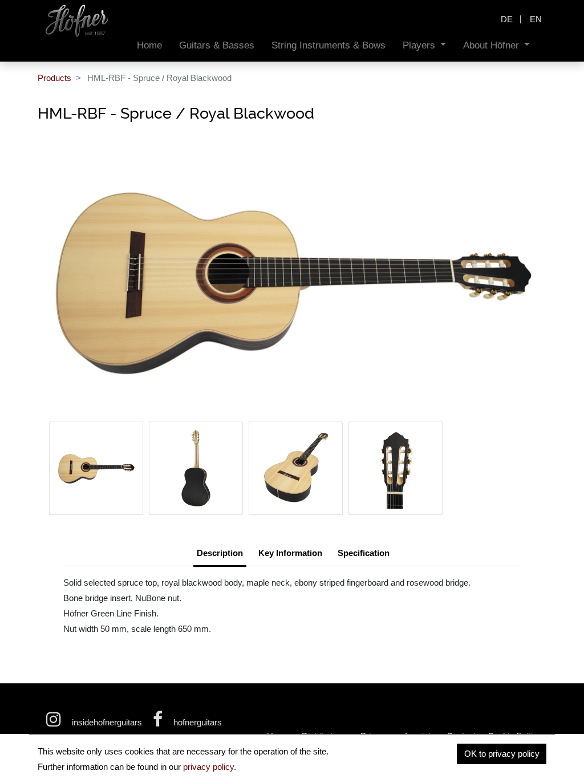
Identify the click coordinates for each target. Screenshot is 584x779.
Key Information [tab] (290, 553)
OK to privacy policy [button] (502, 753)
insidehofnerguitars (107, 722)
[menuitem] (149, 45)
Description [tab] (220, 553)
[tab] (363, 554)
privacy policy (208, 767)
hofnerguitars (196, 722)
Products (54, 78)
